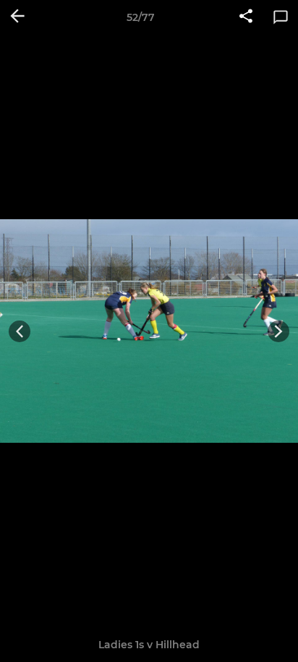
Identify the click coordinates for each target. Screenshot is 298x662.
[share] (246, 17)
